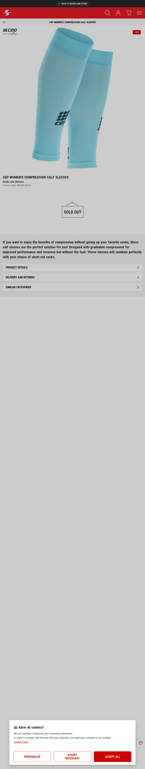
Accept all (112, 756)
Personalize (32, 756)
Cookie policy (21, 742)
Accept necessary (72, 756)
